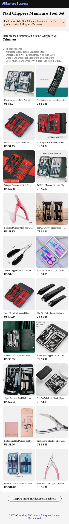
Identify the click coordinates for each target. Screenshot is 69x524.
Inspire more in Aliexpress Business (34, 498)
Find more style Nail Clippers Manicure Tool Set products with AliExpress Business (30, 23)
